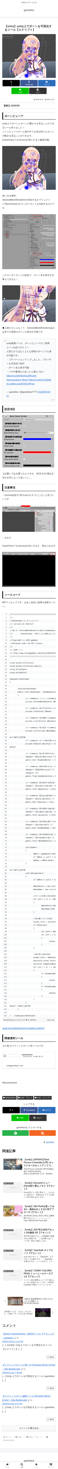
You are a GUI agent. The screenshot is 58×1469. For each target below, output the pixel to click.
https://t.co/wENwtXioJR (18, 376)
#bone (25, 380)
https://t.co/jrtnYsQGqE (40, 380)
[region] (29, 815)
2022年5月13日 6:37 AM (12, 1404)
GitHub (33, 1020)
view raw (50, 1020)
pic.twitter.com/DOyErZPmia (20, 384)
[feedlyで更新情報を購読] (15, 1133)
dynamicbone (10, 1098)
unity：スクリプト (44, 1098)
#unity (33, 376)
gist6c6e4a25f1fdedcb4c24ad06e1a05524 (23, 1028)
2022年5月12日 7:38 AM (12, 1373)
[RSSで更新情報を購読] (42, 1133)
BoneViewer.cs (10, 1020)
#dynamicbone (13, 380)
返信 (52, 1357)
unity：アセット (26, 1098)
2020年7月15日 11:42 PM (12, 1341)
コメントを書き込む (29, 1428)
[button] (38, 91)
